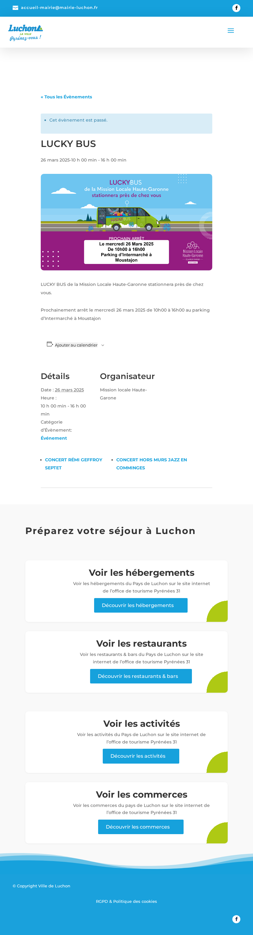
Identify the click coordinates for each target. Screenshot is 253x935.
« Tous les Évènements (66, 97)
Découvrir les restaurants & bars (138, 676)
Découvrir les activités (137, 756)
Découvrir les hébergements (138, 605)
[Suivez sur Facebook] (236, 8)
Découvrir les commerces (138, 827)
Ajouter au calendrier (76, 345)
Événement (54, 438)
